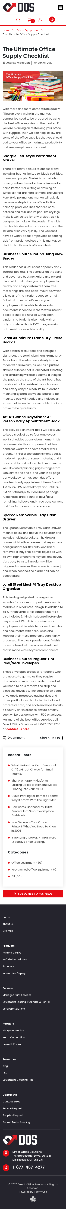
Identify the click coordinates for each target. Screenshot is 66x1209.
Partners (8, 1023)
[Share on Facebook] (62, 738)
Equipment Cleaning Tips (18, 1080)
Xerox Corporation (14, 1037)
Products (9, 946)
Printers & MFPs (12, 952)
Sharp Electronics (13, 1030)
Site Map (8, 931)
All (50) (16, 876)
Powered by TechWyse (33, 1192)
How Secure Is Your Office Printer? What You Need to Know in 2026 (33, 826)
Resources (9, 1059)
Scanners (8, 966)
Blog (5, 1066)
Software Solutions (14, 1008)
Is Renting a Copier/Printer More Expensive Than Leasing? (33, 840)
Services (8, 988)
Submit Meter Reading (16, 1122)
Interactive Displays (15, 973)
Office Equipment (28, 30)
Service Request (12, 1108)
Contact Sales (11, 1101)
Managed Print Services (17, 995)
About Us (8, 924)
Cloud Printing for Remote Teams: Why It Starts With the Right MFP (34, 798)
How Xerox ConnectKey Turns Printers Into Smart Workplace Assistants (32, 811)
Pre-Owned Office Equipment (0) (34, 870)
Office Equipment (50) (26, 863)
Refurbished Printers (15, 959)
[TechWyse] (33, 1199)
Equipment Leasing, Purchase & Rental (26, 1002)
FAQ (5, 1073)
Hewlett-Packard (13, 1044)
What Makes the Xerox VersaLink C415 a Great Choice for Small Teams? (34, 769)
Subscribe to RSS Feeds (35, 894)
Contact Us (10, 1094)
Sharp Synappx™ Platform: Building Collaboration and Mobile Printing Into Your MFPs (34, 785)
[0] (29, 19)
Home (7, 30)
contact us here (17, 729)
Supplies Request (13, 1115)
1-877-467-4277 (53, 20)
